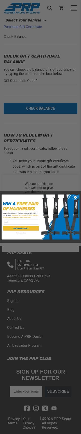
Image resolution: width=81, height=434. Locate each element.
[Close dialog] (75, 197)
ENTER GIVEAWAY (21, 228)
